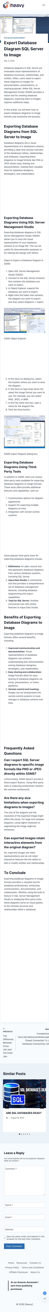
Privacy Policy (12, 1267)
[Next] (42, 1106)
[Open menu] (43, 5)
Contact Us (35, 1263)
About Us (35, 1272)
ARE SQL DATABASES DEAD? (23, 1113)
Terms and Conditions (33, 1267)
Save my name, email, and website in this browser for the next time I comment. (25, 1237)
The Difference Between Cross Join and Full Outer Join (8, 1044)
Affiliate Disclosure (18, 1272)
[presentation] (24, 1093)
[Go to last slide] (7, 1106)
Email (8, 1217)
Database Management (14, 38)
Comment (11, 1169)
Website (9, 1229)
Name (9, 1205)
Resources (22, 1263)
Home (11, 1263)
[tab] (19, 1134)
